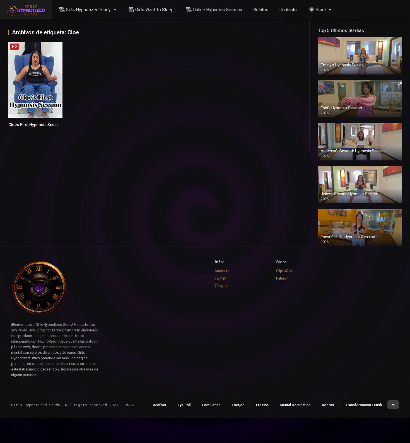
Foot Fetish (211, 405)
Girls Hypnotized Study (88, 9)
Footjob (238, 405)
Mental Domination (295, 405)
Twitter (220, 278)
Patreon (282, 278)
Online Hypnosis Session (217, 9)
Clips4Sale (284, 271)
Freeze (262, 405)
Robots (328, 405)
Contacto (288, 9)
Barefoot (158, 405)
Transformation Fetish (363, 405)
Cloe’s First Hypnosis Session (35, 124)
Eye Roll (184, 405)
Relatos (260, 9)
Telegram (222, 286)
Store (320, 9)
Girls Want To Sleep (154, 9)
